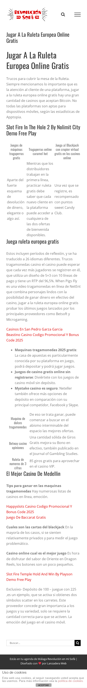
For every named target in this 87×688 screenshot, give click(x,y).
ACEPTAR (43, 685)
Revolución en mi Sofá (61, 659)
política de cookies (70, 681)
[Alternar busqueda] (63, 14)
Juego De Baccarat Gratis (26, 517)
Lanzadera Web (57, 663)
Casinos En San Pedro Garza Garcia (34, 329)
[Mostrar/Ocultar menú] (78, 14)
